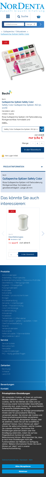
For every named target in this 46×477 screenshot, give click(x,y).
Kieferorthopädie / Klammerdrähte (16, 334)
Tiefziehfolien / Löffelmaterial (13, 318)
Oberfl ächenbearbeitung (12, 323)
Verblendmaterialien (10, 328)
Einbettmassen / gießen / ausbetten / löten (19, 321)
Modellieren (6, 316)
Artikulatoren (7, 313)
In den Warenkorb (32, 149)
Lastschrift (6, 374)
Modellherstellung (9, 311)
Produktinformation (13, 167)
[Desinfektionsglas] (23, 222)
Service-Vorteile (8, 343)
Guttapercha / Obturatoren (14, 32)
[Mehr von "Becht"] (7, 92)
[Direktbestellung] (41, 24)
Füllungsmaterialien (10, 288)
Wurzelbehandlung (9, 301)
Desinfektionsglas (16, 237)
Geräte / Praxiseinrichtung (12, 306)
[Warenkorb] (37, 16)
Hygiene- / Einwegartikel (12, 285)
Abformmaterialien (9, 275)
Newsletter (6, 349)
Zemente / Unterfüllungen (12, 303)
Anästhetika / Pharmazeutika (13, 278)
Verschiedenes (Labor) (11, 336)
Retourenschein (8, 346)
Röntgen (5, 298)
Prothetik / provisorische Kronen (15, 295)
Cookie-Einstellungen (10, 351)
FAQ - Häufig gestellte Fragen (13, 354)
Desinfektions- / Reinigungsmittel (15, 283)
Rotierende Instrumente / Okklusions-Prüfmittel (21, 280)
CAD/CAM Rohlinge (10, 308)
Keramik (5, 326)
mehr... (5, 123)
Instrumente (7, 293)
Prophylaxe (6, 290)
